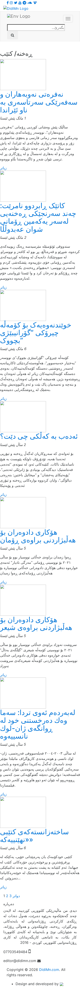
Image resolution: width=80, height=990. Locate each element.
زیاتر (3, 168)
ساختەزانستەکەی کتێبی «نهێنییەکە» (34, 835)
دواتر (16, 896)
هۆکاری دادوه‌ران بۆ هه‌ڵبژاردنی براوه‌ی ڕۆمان (38, 536)
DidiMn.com (49, 969)
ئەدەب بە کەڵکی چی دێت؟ (39, 436)
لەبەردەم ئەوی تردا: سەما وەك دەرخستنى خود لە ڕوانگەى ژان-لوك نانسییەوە (37, 724)
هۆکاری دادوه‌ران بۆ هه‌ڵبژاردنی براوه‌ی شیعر (36, 623)
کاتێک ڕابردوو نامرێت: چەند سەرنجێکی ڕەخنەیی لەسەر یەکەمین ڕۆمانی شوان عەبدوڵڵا (38, 217)
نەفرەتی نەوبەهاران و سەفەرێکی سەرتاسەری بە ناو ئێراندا (39, 102)
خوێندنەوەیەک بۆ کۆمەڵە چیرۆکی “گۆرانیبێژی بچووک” (35, 333)
